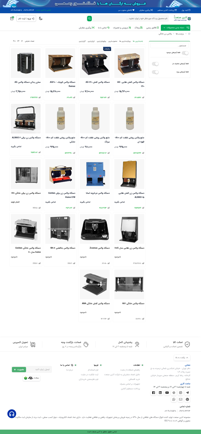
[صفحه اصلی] (189, 33)
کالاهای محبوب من (125, 10)
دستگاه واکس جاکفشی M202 (62, 248)
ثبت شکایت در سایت (89, 374)
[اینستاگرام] (180, 392)
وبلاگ (137, 27)
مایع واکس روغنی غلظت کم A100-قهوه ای (129, 139)
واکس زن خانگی (165, 33)
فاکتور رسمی (151, 27)
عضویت (20, 369)
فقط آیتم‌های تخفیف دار (180, 64)
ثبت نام (21, 18)
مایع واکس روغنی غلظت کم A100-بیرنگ (95, 139)
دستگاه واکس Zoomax (100, 248)
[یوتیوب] (167, 392)
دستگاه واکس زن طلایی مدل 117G (129, 248)
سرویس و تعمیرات (121, 27)
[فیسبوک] (153, 392)
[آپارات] (174, 393)
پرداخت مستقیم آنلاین (130, 388)
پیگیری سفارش (145, 10)
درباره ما (69, 369)
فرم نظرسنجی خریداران (88, 379)
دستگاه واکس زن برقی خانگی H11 (26, 193)
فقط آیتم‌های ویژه (182, 72)
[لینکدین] (160, 392)
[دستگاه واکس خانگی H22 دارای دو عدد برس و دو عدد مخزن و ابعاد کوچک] (129, 284)
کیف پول (185, 10)
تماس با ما (102, 27)
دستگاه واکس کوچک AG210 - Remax (62, 84)
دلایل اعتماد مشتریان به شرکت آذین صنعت (122, 374)
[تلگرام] (187, 392)
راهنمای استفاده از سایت (130, 369)
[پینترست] (187, 399)
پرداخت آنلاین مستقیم (166, 10)
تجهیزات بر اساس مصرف (130, 383)
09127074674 (28, 10)
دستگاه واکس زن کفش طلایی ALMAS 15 (131, 195)
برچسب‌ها (180, 33)
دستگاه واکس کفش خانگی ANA (96, 303)
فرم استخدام (93, 369)
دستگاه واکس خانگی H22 (133, 303)
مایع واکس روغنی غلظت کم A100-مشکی (60, 139)
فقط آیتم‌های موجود (173, 52)
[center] (89, 18)
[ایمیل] (180, 399)
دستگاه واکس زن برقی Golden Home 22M (61, 195)
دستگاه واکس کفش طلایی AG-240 (130, 84)
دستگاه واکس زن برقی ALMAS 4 (26, 137)
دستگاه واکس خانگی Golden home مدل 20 (28, 249)
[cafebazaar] (31, 378)
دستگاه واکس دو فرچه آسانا (98, 193)
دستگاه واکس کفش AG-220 (98, 82)
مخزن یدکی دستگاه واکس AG (28, 82)
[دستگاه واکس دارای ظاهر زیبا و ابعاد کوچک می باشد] (26, 229)
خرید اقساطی (134, 379)
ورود (29, 18)
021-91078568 (16, 10)
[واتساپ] (174, 399)
